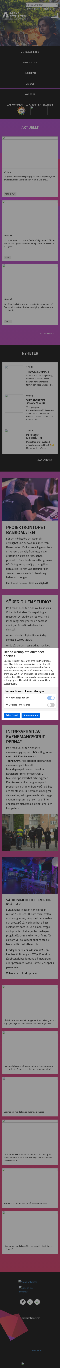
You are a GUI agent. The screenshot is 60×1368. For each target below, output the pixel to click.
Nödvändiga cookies (19, 697)
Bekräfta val (12, 715)
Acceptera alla (31, 715)
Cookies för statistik (19, 705)
